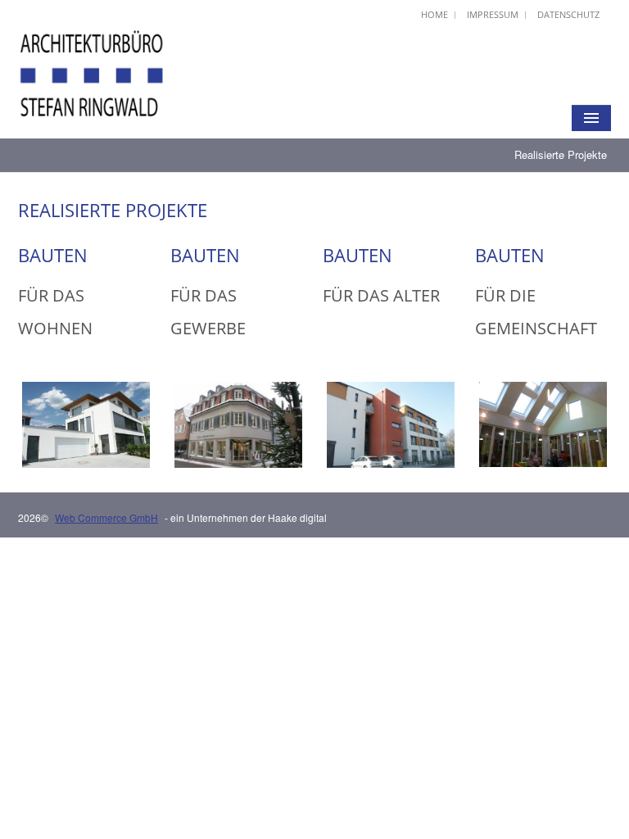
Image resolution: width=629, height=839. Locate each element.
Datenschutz (568, 14)
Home (434, 14)
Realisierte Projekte (560, 154)
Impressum (492, 14)
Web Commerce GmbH (106, 517)
